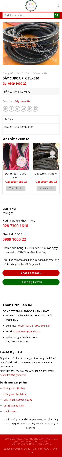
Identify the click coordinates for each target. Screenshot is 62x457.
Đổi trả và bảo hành (24, 443)
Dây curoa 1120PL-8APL (16, 175)
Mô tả (9, 119)
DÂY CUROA (23, 73)
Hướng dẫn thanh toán (44, 438)
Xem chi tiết (15, 188)
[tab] (31, 119)
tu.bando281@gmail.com (26, 331)
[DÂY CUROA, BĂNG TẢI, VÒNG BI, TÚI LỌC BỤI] (31, 6)
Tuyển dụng (44, 443)
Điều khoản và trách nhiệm (31, 441)
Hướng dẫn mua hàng (16, 438)
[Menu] (4, 6)
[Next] (59, 170)
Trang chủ (7, 73)
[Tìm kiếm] (58, 6)
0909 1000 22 (25, 325)
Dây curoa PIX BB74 (46, 173)
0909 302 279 (42, 325)
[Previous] (2, 170)
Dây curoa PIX (40, 73)
